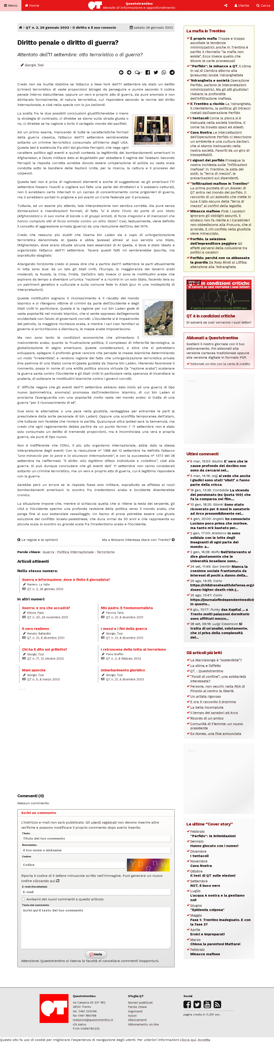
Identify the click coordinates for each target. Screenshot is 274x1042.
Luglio (217, 895)
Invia (97, 954)
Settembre (205, 883)
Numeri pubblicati (140, 1002)
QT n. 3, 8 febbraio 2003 (123, 658)
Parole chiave (137, 1006)
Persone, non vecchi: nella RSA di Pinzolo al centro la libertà (217, 688)
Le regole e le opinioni (39, 540)
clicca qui (188, 1040)
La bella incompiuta (206, 707)
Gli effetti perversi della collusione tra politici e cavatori (218, 245)
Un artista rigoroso (205, 696)
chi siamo (79, 1024)
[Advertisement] (96, 738)
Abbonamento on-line (143, 1024)
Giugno (207, 907)
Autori (132, 1015)
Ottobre (212, 873)
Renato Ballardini (39, 633)
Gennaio (214, 843)
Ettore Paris (35, 612)
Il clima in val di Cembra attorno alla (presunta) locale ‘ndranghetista (220, 70)
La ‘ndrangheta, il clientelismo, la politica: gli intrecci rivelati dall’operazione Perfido (220, 108)
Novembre (201, 863)
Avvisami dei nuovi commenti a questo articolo (64, 899)
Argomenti (135, 1011)
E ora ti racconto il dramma (213, 702)
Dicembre (199, 853)
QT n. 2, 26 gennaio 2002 (47, 27)
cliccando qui (44, 881)
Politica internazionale (75, 552)
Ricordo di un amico (206, 718)
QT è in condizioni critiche (210, 315)
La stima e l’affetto (205, 665)
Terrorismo (106, 552)
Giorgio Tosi (34, 65)
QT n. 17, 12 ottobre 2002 (45, 658)
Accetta (204, 1040)
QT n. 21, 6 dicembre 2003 (125, 679)
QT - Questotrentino (206, 671)
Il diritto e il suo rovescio (94, 27)
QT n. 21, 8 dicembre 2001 (124, 617)
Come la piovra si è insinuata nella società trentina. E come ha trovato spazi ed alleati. (218, 122)
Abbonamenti (137, 1019)
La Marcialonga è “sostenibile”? (216, 660)
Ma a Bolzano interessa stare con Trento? (137, 540)
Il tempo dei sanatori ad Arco (214, 713)
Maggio (220, 919)
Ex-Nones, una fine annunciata (215, 734)
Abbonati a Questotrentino (212, 337)
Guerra (48, 552)
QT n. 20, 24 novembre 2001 (47, 617)
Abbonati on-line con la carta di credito (220, 363)
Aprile (207, 932)
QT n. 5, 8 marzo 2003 (43, 679)
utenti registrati (104, 822)
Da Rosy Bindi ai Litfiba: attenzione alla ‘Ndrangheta (220, 262)
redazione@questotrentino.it (93, 1019)
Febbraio (212, 833)
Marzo (215, 942)
